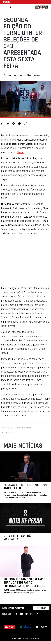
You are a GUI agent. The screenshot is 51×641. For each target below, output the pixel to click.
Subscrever (41, 608)
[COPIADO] (25, 124)
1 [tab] (25, 114)
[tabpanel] (25, 99)
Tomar (20, 152)
